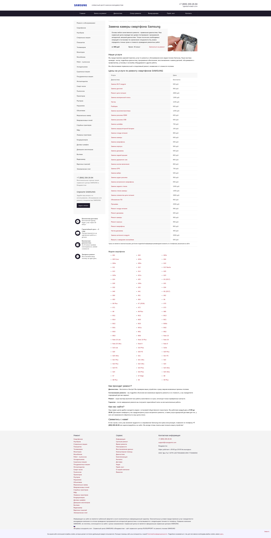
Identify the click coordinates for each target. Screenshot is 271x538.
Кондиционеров (82, 140)
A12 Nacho (167, 267)
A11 (113, 267)
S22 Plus (115, 364)
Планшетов (81, 42)
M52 (164, 331)
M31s (140, 327)
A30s (139, 283)
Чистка (113, 102)
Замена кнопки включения (120, 164)
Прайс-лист (120, 467)
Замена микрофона (118, 142)
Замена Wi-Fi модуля (118, 84)
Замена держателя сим (119, 160)
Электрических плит (84, 169)
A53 (113, 299)
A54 (139, 299)
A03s (139, 259)
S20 (113, 352)
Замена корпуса (116, 146)
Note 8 (140, 343)
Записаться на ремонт (157, 47)
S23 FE (114, 368)
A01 (113, 255)
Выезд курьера (153, 13)
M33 (113, 331)
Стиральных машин (83, 37)
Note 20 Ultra (116, 343)
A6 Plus (115, 303)
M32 (164, 327)
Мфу (78, 130)
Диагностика (118, 13)
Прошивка (114, 204)
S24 (113, 372)
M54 (139, 335)
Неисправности (121, 447)
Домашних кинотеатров (85, 149)
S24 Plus (141, 372)
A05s (139, 263)
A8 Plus (140, 311)
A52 (164, 295)
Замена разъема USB (118, 120)
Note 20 (166, 339)
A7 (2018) (141, 303)
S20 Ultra (115, 356)
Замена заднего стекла (119, 186)
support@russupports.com (167, 442)
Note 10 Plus (142, 339)
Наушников (80, 106)
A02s (165, 255)
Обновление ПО (116, 199)
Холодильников (82, 67)
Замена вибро (116, 173)
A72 (139, 307)
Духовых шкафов (82, 144)
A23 (164, 275)
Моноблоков (81, 57)
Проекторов (81, 96)
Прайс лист (171, 13)
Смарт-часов (81, 86)
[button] (266, 531)
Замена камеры (116, 137)
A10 (164, 263)
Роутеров (80, 101)
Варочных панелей (83, 164)
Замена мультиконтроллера (120, 111)
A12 (139, 267)
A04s (114, 263)
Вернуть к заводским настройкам (122, 239)
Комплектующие (121, 457)
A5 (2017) (166, 291)
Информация (120, 439)
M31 (113, 327)
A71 (113, 307)
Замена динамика (117, 151)
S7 (113, 376)
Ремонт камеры (116, 217)
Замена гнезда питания (119, 133)
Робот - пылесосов (83, 62)
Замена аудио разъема (119, 177)
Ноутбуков (80, 33)
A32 (113, 287)
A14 (139, 271)
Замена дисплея (117, 88)
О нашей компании (122, 469)
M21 (164, 319)
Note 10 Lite (116, 339)
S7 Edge (141, 376)
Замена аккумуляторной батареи (122, 128)
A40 (113, 291)
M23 (139, 323)
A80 (164, 311)
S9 (139, 380)
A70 (164, 303)
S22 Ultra (141, 364)
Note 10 (166, 335)
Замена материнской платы (120, 97)
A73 (164, 307)
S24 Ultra (166, 372)
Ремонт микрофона (118, 226)
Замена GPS (115, 168)
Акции (118, 464)
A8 (113, 311)
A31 (164, 283)
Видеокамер (81, 159)
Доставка (119, 462)
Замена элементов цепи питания (122, 195)
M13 (164, 315)
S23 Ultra (166, 368)
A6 (164, 299)
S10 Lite (115, 348)
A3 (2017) (166, 279)
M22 (113, 323)
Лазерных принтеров (84, 135)
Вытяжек (80, 154)
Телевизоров (81, 47)
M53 (113, 335)
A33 (139, 287)
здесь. (222, 534)
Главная (82, 13)
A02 (139, 255)
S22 (164, 360)
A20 (164, 271)
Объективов (81, 110)
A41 (139, 291)
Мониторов (80, 52)
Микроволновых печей (84, 120)
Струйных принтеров (84, 125)
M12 (139, 315)
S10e (165, 348)
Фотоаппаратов (82, 81)
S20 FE (140, 352)
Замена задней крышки (119, 155)
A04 (164, 259)
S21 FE (165, 356)
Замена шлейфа (117, 124)
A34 (164, 287)
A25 (139, 279)
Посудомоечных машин (85, 76)
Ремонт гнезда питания (119, 208)
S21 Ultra (141, 360)
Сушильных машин (83, 71)
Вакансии (119, 472)
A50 (113, 295)
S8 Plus (115, 380)
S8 (164, 376)
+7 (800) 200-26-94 (188, 4)
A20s (114, 275)
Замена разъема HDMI (119, 115)
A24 (113, 279)
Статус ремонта (135, 13)
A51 (139, 295)
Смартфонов (81, 28)
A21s (139, 275)
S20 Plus (166, 352)
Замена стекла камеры (119, 191)
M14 (113, 319)
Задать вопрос (83, 205)
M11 (113, 315)
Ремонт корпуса (116, 222)
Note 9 (165, 343)
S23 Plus (141, 368)
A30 (113, 283)
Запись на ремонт (100, 13)
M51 (139, 331)
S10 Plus (141, 348)
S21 (139, 356)
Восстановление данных (124, 449)
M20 (139, 319)
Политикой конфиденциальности (157, 534)
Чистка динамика (117, 231)
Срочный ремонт (122, 441)
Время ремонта (121, 444)
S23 (164, 364)
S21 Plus (115, 360)
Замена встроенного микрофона (122, 182)
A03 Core (115, 259)
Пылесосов (80, 91)
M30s (165, 323)
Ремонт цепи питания (118, 93)
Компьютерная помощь (124, 452)
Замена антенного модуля (120, 235)
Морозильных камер (84, 115)
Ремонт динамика (117, 213)
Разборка (114, 106)
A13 (113, 271)
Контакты (188, 13)
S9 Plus (166, 380)
